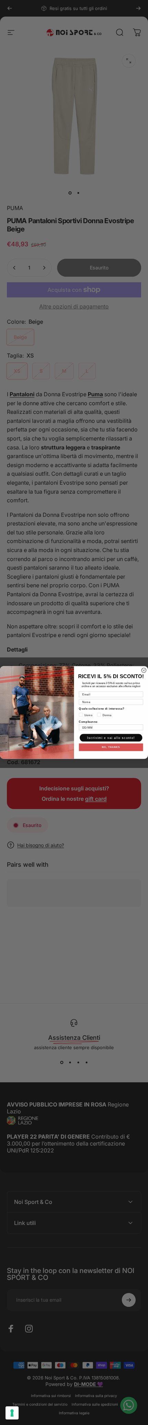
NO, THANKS (111, 747)
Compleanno (88, 721)
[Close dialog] (143, 670)
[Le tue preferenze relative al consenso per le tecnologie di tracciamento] (12, 1412)
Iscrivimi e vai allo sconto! (111, 737)
